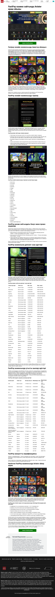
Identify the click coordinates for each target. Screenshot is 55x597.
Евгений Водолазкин (19, 537)
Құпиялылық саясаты (27, 559)
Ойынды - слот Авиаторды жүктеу (34, 1)
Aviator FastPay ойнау (27, 43)
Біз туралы (35, 559)
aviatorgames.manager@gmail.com (23, 593)
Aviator (4, 1)
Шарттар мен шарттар (6, 559)
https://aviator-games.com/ (35, 593)
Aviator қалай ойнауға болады (23, 1)
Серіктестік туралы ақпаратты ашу (46, 559)
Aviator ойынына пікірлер (15, 1)
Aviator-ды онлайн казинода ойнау (27, 561)
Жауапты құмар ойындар (17, 559)
